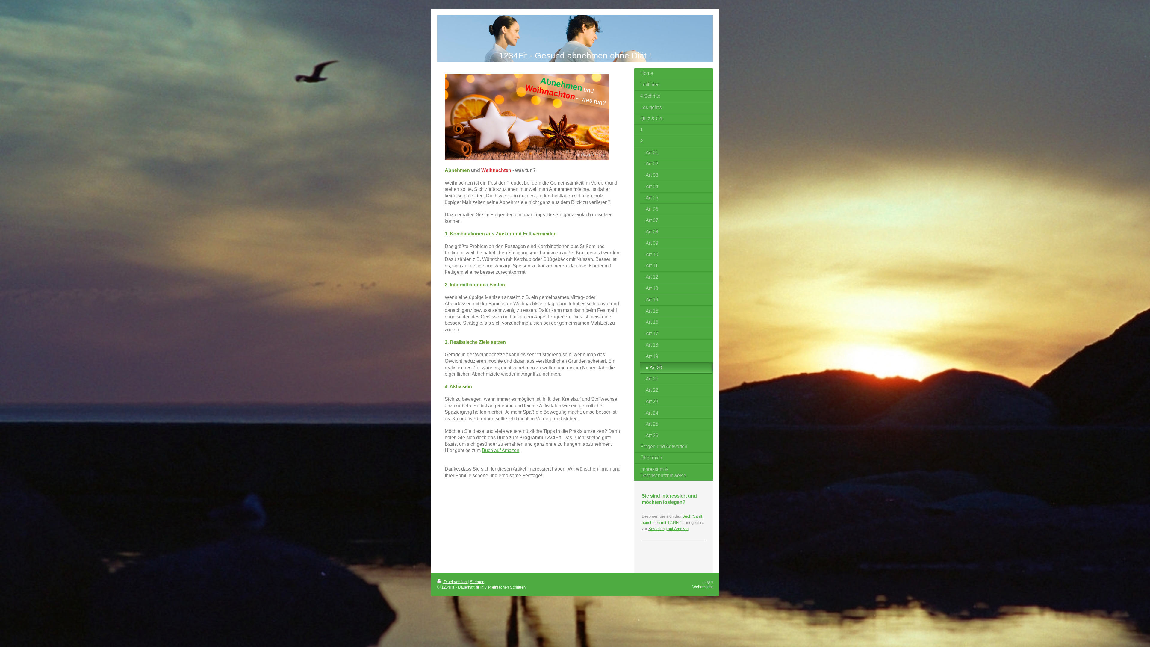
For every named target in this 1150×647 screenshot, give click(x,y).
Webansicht (702, 587)
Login (708, 581)
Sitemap (477, 582)
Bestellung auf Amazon (668, 529)
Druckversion (455, 582)
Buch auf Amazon (500, 450)
